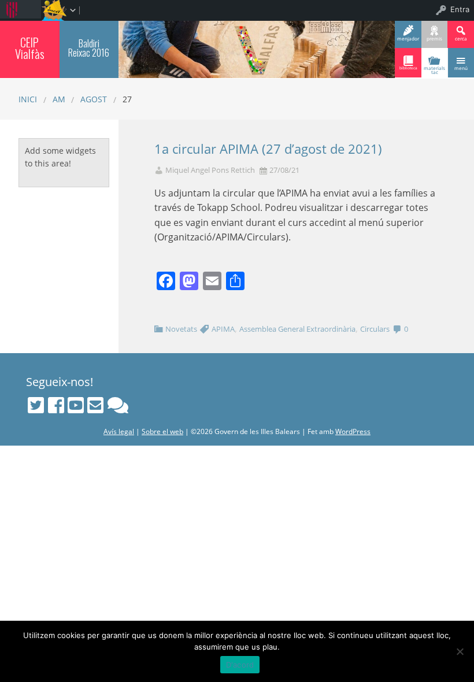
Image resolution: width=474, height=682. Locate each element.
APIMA (223, 329)
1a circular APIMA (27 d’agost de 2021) (268, 148)
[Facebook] (56, 405)
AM (59, 99)
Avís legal (118, 431)
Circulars (375, 329)
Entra (459, 9)
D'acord (240, 664)
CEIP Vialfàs (30, 48)
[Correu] (95, 405)
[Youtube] (76, 405)
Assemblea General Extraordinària (297, 329)
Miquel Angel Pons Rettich (210, 170)
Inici (27, 99)
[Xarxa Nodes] (118, 405)
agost (93, 99)
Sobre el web (162, 431)
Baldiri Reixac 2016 (88, 48)
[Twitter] (36, 405)
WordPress (353, 431)
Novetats (181, 329)
